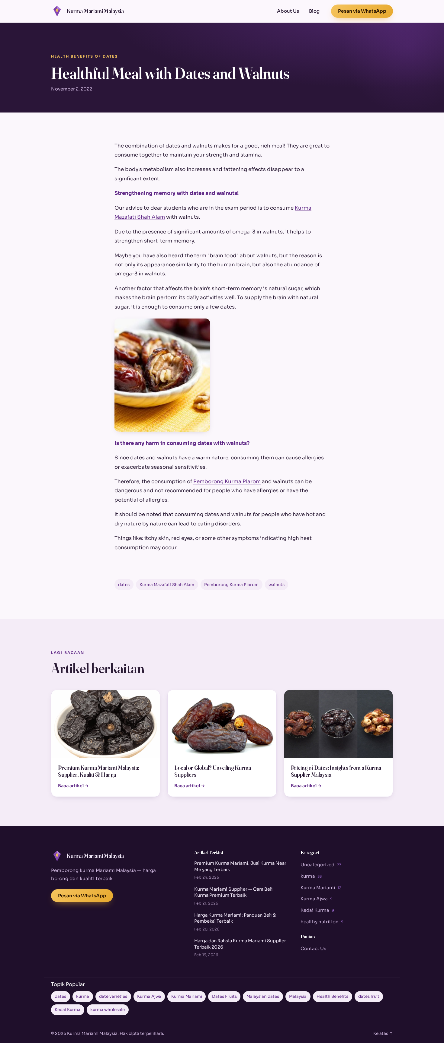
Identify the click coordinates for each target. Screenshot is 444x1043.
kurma (311, 876)
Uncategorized (321, 864)
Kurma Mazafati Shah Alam (167, 584)
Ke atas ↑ (383, 1033)
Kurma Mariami (321, 887)
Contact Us (313, 948)
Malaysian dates (262, 996)
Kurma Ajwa (317, 899)
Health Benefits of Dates (84, 56)
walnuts (277, 584)
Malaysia (298, 996)
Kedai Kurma (317, 910)
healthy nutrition (322, 921)
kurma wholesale (107, 1009)
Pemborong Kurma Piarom (227, 481)
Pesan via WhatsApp (362, 11)
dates (124, 584)
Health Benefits (332, 996)
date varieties (113, 996)
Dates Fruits (224, 996)
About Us (288, 11)
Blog (314, 11)
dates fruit (368, 996)
